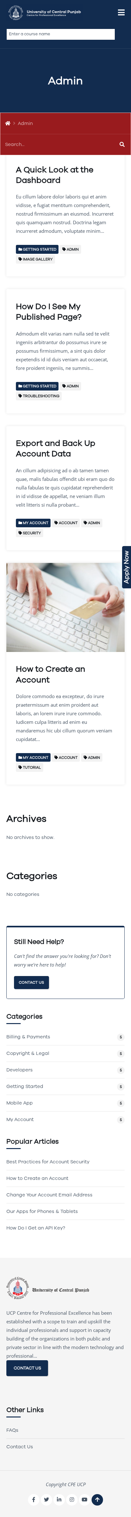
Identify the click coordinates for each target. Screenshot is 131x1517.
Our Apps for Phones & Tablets (42, 1211)
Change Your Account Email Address (49, 1195)
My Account (20, 1119)
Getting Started (24, 1086)
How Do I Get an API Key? (35, 1228)
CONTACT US (27, 1368)
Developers (19, 1070)
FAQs (12, 1430)
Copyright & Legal (27, 1053)
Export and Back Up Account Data (55, 448)
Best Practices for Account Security (47, 1162)
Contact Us (31, 982)
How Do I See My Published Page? (48, 311)
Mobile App (19, 1103)
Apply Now (126, 567)
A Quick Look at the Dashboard (54, 174)
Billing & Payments (28, 1037)
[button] (121, 12)
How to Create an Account (50, 674)
